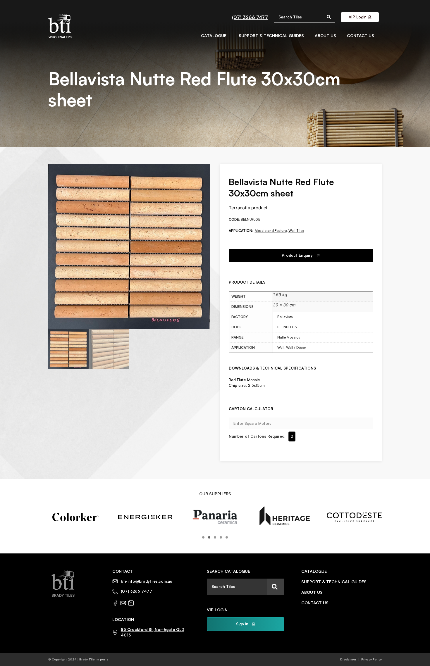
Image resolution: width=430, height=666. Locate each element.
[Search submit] (328, 17)
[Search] (275, 587)
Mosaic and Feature (271, 230)
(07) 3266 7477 (250, 17)
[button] (203, 537)
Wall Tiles (296, 230)
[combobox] (237, 587)
